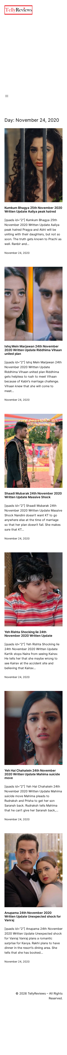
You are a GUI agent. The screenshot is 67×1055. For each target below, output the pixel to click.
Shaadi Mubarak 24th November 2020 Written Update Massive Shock (33, 495)
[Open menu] (6, 96)
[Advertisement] (33, 54)
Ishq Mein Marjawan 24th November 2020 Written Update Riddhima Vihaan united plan (33, 350)
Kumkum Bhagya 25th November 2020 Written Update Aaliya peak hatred (33, 209)
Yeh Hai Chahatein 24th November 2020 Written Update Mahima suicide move (32, 774)
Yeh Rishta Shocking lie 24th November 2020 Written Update (28, 633)
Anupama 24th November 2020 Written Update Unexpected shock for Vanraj (32, 916)
